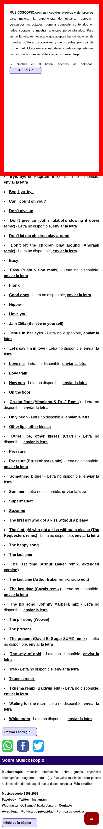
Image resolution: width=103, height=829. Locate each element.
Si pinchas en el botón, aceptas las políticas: (51, 64)
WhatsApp (7, 746)
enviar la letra (16, 182)
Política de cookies (71, 811)
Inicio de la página (17, 822)
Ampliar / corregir (16, 732)
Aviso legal (10, 811)
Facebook (23, 746)
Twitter (38, 746)
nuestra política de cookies (31, 42)
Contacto (65, 805)
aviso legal (72, 54)
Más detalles (83, 784)
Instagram (39, 799)
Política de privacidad (37, 811)
